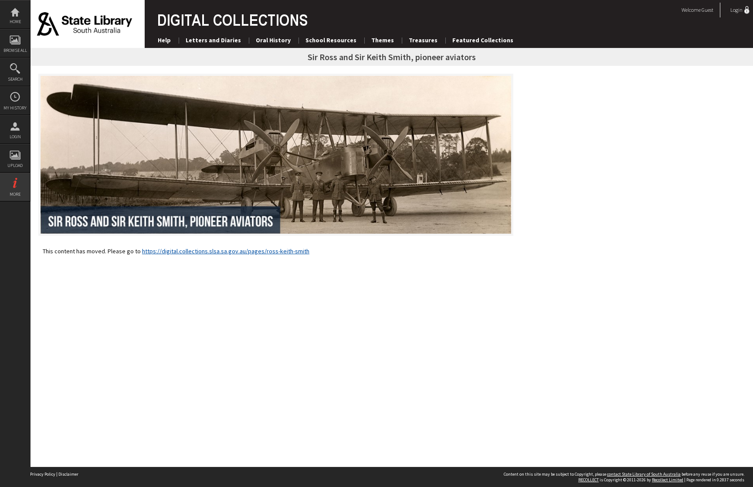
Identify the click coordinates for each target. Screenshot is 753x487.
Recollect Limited (667, 480)
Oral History (273, 40)
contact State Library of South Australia (644, 474)
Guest (707, 10)
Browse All (15, 50)
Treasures (423, 40)
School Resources (330, 40)
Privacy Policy (42, 474)
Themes (382, 40)
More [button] (15, 194)
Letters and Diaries (213, 40)
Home (15, 21)
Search (15, 79)
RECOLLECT (588, 480)
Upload (15, 165)
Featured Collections (482, 40)
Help (164, 40)
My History (15, 108)
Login (15, 137)
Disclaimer (68, 474)
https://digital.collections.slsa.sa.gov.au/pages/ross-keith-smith (225, 251)
